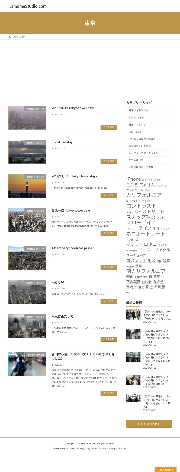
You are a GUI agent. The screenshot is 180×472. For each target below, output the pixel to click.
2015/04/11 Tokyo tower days (73, 108)
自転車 (146, 282)
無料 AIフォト (136, 117)
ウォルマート (134, 190)
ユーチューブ (136, 255)
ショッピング (133, 211)
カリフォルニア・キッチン (143, 153)
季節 (130, 276)
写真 (166, 261)
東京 (145, 277)
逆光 (141, 287)
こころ (132, 184)
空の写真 (133, 282)
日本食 (138, 277)
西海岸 (131, 287)
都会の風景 (156, 286)
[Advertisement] (90, 65)
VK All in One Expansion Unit (112, 448)
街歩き (158, 282)
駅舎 (128, 292)
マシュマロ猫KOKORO (142, 138)
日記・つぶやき (137, 124)
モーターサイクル (154, 249)
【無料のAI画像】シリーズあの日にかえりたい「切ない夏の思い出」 (157, 380)
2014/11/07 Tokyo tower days (74, 176)
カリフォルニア (144, 194)
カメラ (148, 190)
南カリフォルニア (146, 271)
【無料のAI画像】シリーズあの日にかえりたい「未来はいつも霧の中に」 (158, 315)
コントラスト (141, 205)
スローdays (135, 131)
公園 (159, 261)
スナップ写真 (141, 216)
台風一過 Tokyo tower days (71, 210)
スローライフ (139, 228)
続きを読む (109, 127)
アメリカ (147, 184)
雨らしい (58, 282)
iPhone (133, 178)
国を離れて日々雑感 (140, 145)
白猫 (156, 276)
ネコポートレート (145, 233)
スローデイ (139, 222)
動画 (138, 266)
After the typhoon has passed (73, 248)
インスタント (162, 185)
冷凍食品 (130, 266)
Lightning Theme (89, 448)
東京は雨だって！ (64, 316)
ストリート (153, 211)
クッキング (145, 200)
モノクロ (162, 245)
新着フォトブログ (138, 110)
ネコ (156, 228)
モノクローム (132, 250)
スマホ (160, 217)
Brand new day (62, 142)
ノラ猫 (130, 239)
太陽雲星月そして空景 (141, 167)
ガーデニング (132, 201)
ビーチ (140, 239)
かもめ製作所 (136, 160)
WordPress (71, 448)
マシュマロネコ (141, 244)
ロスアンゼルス (141, 260)
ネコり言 (165, 229)
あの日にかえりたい (151, 180)
